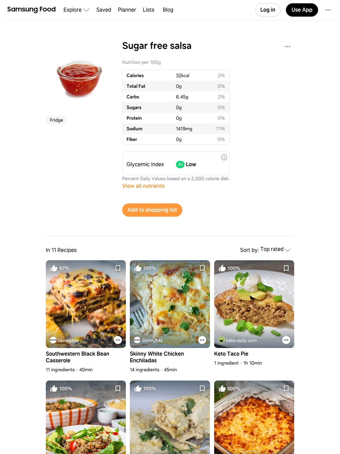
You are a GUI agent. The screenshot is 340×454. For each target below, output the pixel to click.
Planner (127, 9)
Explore (72, 9)
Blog (168, 9)
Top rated (272, 249)
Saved (103, 9)
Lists (148, 9)
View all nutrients (143, 185)
